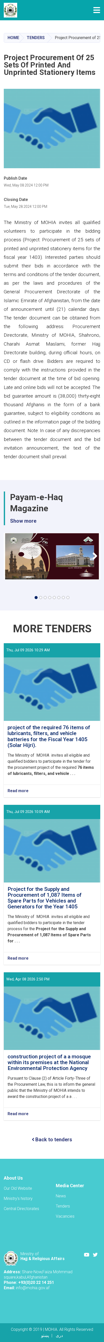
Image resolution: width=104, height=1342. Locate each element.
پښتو (45, 1335)
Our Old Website (18, 1188)
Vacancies (65, 1216)
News (61, 1196)
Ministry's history (18, 1198)
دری (59, 1335)
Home (13, 37)
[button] (36, 597)
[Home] (12, 10)
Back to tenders (53, 1139)
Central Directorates (21, 1208)
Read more (18, 791)
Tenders (36, 37)
